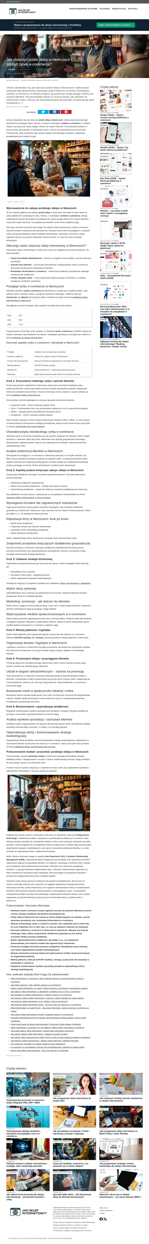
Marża (9, 1141)
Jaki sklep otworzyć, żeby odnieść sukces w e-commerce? (36, 985)
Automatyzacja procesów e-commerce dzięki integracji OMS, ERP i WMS (25, 1101)
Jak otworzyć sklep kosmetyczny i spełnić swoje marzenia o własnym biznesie (44, 1041)
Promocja (104, 1109)
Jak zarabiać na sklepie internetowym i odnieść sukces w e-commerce (41, 995)
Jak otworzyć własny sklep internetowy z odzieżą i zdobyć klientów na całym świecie (47, 998)
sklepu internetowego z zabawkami (75, 583)
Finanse (103, 1172)
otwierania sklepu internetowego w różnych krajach (28, 498)
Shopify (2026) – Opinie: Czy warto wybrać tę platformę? (114, 148)
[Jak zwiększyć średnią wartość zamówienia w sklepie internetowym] (121, 1084)
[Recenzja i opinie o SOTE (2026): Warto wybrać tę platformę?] (116, 229)
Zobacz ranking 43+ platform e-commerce (116, 25)
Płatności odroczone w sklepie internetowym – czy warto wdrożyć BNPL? (120, 1195)
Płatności (105, 9)
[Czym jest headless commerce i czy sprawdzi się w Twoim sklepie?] (74, 1149)
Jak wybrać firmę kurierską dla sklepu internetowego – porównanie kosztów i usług (25, 1196)
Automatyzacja (13, 1109)
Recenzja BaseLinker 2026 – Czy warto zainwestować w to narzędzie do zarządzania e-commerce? (114, 308)
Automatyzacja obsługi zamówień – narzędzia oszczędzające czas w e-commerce (23, 1133)
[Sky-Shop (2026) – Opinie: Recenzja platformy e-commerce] (116, 164)
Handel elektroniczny (16, 1076)
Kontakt (102, 1213)
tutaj (77, 222)
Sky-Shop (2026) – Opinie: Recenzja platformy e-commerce (113, 180)
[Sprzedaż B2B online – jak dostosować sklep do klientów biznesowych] (74, 1180)
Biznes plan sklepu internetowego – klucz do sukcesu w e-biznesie (40, 1050)
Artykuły (133, 9)
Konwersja (104, 1076)
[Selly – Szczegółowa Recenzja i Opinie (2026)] (116, 261)
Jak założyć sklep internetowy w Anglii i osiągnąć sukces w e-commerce (42, 1014)
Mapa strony (104, 1208)
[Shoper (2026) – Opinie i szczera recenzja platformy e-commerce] (116, 100)
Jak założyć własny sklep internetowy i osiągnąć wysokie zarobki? (39, 1034)
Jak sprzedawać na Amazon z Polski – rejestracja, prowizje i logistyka (71, 1132)
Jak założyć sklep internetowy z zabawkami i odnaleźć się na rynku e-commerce (45, 992)
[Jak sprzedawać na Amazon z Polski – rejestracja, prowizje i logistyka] (74, 1117)
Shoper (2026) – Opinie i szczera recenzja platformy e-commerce (114, 117)
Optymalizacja (59, 1076)
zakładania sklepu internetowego (26, 395)
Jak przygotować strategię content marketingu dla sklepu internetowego (117, 1164)
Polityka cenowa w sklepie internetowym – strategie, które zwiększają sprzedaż (27, 1164)
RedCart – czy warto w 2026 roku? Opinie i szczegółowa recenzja (114, 213)
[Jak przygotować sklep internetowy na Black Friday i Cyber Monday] (121, 1117)
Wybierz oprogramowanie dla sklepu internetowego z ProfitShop (47, 25)
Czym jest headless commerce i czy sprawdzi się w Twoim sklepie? (70, 1164)
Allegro (56, 1109)
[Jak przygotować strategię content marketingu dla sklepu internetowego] (121, 1149)
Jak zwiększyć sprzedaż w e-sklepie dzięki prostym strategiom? (38, 1044)
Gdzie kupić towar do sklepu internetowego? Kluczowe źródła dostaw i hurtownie (46, 1024)
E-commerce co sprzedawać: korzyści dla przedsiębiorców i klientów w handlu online (47, 1047)
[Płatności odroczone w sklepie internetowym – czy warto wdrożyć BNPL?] (121, 1180)
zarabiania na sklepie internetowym (27, 338)
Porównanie (11, 1172)
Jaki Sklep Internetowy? (12, 80)
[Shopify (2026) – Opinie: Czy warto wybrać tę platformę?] (116, 133)
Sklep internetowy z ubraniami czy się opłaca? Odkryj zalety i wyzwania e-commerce (47, 1028)
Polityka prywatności (106, 1210)
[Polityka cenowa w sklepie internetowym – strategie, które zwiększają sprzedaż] (28, 1149)
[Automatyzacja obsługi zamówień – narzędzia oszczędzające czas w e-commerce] (28, 1117)
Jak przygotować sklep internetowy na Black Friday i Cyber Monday (118, 1132)
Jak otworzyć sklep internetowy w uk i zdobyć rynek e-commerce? (39, 1001)
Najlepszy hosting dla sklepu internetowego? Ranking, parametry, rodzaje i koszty (114, 343)
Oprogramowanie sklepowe (83, 9)
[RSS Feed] (105, 1219)
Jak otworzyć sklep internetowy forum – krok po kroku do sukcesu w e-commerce (46, 1005)
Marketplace (119, 9)
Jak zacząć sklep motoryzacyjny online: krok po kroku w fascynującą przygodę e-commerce (50, 1037)
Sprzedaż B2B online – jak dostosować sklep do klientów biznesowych (72, 1195)
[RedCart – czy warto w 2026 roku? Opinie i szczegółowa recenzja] (116, 196)
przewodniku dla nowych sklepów (30, 426)
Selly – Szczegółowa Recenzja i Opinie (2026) (115, 276)
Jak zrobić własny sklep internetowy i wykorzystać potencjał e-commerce (42, 1031)
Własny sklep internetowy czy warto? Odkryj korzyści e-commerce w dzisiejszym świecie (49, 988)
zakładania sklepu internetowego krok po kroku (35, 747)
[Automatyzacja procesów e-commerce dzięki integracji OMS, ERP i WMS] (28, 1084)
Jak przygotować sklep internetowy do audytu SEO (72, 1099)
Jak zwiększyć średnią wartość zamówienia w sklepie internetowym (120, 1099)
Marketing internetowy (109, 1141)
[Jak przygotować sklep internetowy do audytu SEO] (74, 1084)
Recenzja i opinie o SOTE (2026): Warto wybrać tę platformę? (112, 245)
